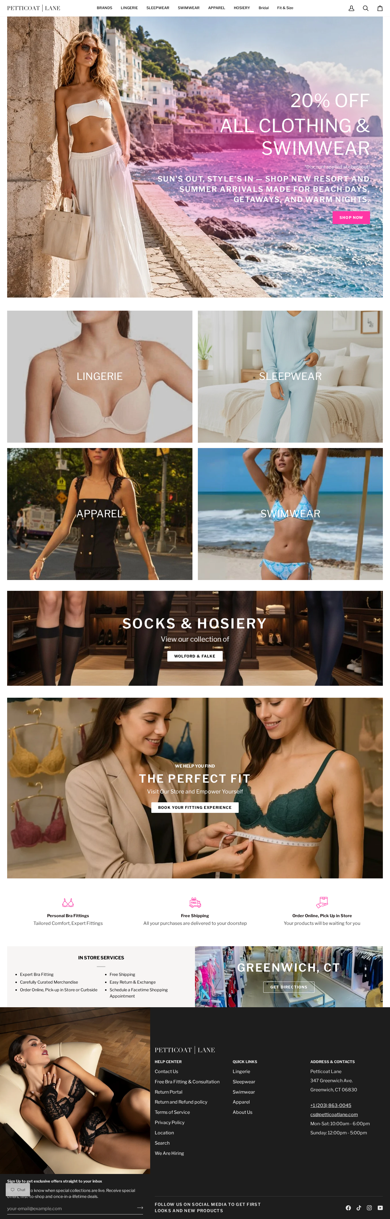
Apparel (241, 1102)
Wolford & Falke (195, 656)
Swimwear (244, 1092)
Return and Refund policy (181, 1102)
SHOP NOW (351, 217)
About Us (242, 1112)
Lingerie (241, 1071)
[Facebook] (348, 1207)
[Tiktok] (359, 1207)
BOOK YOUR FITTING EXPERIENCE (195, 807)
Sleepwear (244, 1081)
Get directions (288, 987)
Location (164, 1132)
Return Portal (168, 1092)
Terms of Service (172, 1112)
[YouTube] (380, 1207)
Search (162, 1143)
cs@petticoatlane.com (334, 1114)
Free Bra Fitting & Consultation (187, 1081)
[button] (104, 8)
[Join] (138, 1207)
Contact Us (166, 1071)
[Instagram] (369, 1207)
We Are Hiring (169, 1153)
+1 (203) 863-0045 (330, 1105)
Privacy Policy (169, 1122)
